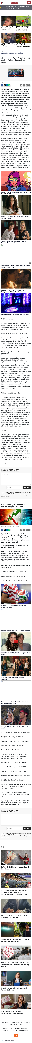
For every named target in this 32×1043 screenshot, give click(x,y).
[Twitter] (5, 85)
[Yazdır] (21, 85)
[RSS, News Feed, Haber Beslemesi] (16, 1035)
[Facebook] (2, 85)
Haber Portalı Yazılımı (9, 1040)
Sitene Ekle (5, 1030)
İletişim (17, 1028)
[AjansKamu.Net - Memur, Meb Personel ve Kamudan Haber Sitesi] (9, 2)
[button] (24, 85)
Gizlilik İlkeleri (24, 1028)
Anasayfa (5, 52)
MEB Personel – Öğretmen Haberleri (19, 1030)
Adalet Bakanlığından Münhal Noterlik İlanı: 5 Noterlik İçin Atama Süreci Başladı (18, 7)
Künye (11, 1028)
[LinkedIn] (7, 85)
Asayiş (11, 52)
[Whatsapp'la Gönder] (9, 85)
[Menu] (29, 2)
